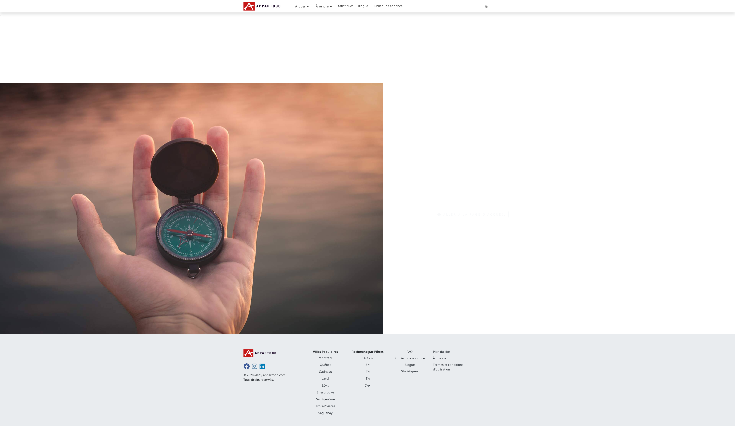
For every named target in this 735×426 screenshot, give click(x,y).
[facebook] (246, 367)
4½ (368, 372)
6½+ (367, 385)
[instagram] (254, 367)
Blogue (363, 6)
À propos (439, 358)
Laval (325, 378)
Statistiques (345, 6)
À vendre (322, 6)
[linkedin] (262, 367)
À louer (300, 6)
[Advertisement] (367, 50)
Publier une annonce (387, 6)
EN (486, 7)
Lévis (325, 385)
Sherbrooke (325, 392)
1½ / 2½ (367, 358)
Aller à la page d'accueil (474, 214)
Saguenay (325, 413)
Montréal (325, 358)
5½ (368, 378)
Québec (325, 365)
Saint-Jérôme (325, 399)
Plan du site (441, 352)
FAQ (410, 352)
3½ (368, 365)
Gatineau (325, 372)
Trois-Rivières (325, 406)
